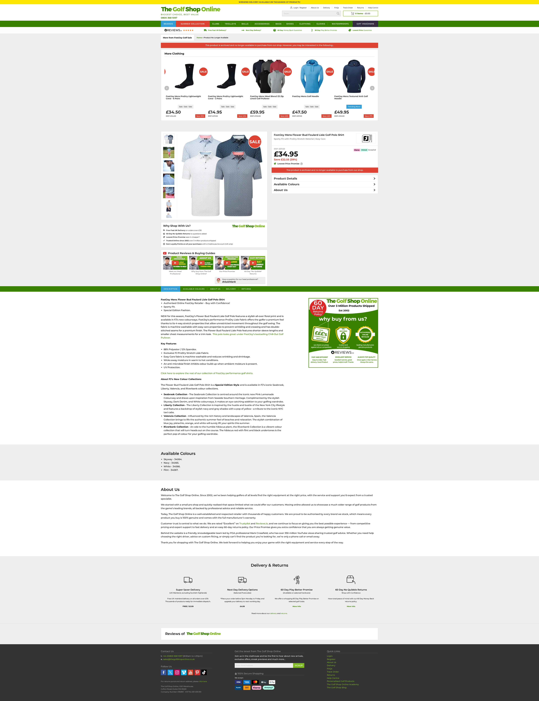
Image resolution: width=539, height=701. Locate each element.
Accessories (262, 24)
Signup (299, 665)
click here (203, 681)
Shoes (290, 24)
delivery (273, 613)
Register (303, 8)
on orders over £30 (184, 230)
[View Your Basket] (360, 13)
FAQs (336, 8)
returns (284, 613)
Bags (278, 24)
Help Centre (333, 678)
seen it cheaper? (183, 237)
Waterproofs (340, 24)
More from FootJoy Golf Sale (177, 37)
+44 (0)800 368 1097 (172, 656)
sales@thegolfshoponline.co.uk (179, 659)
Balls (245, 24)
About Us (281, 190)
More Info (297, 606)
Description (170, 289)
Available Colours (286, 184)
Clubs (215, 24)
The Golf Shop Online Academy (343, 684)
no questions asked (186, 234)
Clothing (305, 24)
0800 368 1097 (169, 17)
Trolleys (230, 24)
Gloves (321, 24)
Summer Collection (193, 24)
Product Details (285, 178)
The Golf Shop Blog (337, 687)
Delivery (326, 8)
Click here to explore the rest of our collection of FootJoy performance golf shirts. (207, 373)
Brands (168, 24)
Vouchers (365, 24)
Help (373, 8)
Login (296, 8)
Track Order (348, 8)
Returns (360, 8)
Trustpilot (244, 523)
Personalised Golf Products (340, 681)
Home (199, 38)
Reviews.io (262, 523)
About (315, 8)
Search (338, 13)
